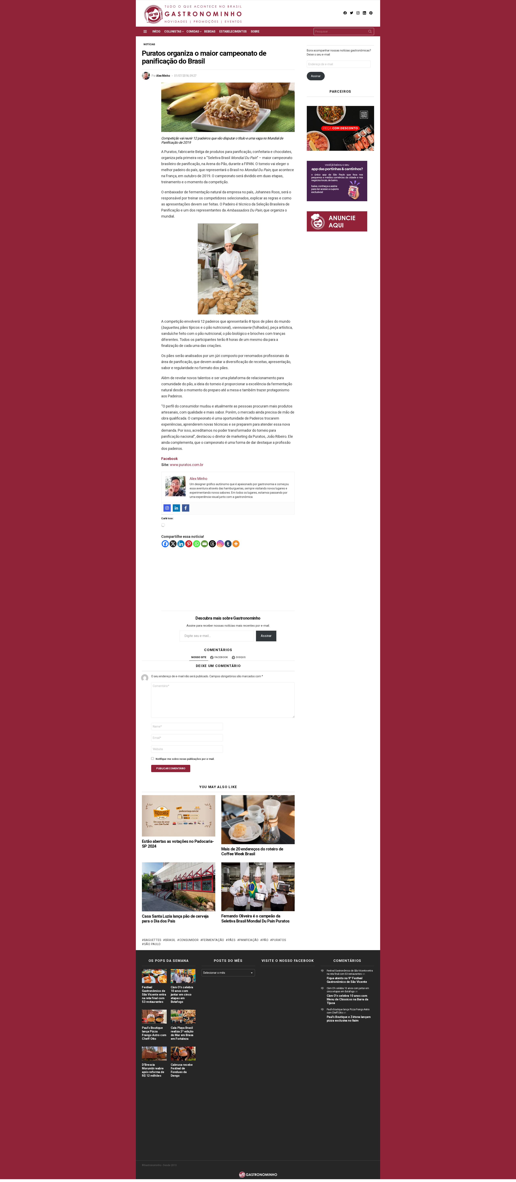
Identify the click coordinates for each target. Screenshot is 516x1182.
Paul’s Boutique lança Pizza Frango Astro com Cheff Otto (154, 1033)
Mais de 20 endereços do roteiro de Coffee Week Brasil (252, 851)
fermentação (213, 940)
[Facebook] (185, 508)
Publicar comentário (170, 768)
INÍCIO (156, 31)
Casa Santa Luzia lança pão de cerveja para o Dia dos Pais (175, 918)
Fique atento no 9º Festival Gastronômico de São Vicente (347, 980)
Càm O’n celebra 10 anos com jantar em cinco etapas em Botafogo (182, 994)
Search (370, 32)
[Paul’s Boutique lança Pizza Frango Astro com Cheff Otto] (154, 1017)
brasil (170, 940)
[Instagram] (167, 508)
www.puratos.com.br (186, 465)
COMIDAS (192, 31)
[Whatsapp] (196, 543)
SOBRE (255, 31)
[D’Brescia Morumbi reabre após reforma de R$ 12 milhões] (154, 1054)
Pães (232, 940)
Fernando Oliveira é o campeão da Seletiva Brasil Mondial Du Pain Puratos (255, 918)
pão (265, 940)
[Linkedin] (176, 508)
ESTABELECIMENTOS (233, 31)
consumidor (189, 940)
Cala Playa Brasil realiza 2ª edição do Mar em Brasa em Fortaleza (182, 1033)
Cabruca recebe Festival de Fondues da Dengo (182, 1070)
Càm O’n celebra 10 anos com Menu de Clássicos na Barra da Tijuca (347, 999)
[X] (173, 543)
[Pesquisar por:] (344, 31)
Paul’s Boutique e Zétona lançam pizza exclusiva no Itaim (349, 1018)
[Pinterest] (188, 543)
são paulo (152, 944)
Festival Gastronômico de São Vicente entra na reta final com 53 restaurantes (154, 994)
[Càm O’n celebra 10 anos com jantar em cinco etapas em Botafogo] (183, 976)
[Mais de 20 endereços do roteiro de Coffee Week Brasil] (258, 819)
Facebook (169, 458)
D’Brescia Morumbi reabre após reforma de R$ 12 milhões (153, 1070)
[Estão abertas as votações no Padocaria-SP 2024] (178, 816)
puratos (279, 940)
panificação (249, 940)
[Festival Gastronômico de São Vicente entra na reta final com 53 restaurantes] (154, 976)
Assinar (266, 636)
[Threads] (212, 543)
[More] (235, 543)
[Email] (204, 543)
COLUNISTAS (172, 31)
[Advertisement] (228, 576)
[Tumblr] (228, 543)
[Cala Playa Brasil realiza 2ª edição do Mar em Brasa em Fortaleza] (183, 1017)
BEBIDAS (209, 31)
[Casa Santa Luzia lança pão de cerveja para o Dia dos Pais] (178, 886)
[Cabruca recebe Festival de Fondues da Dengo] (183, 1054)
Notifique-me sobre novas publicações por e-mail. (185, 759)
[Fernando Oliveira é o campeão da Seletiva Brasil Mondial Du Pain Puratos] (258, 886)
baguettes (152, 940)
